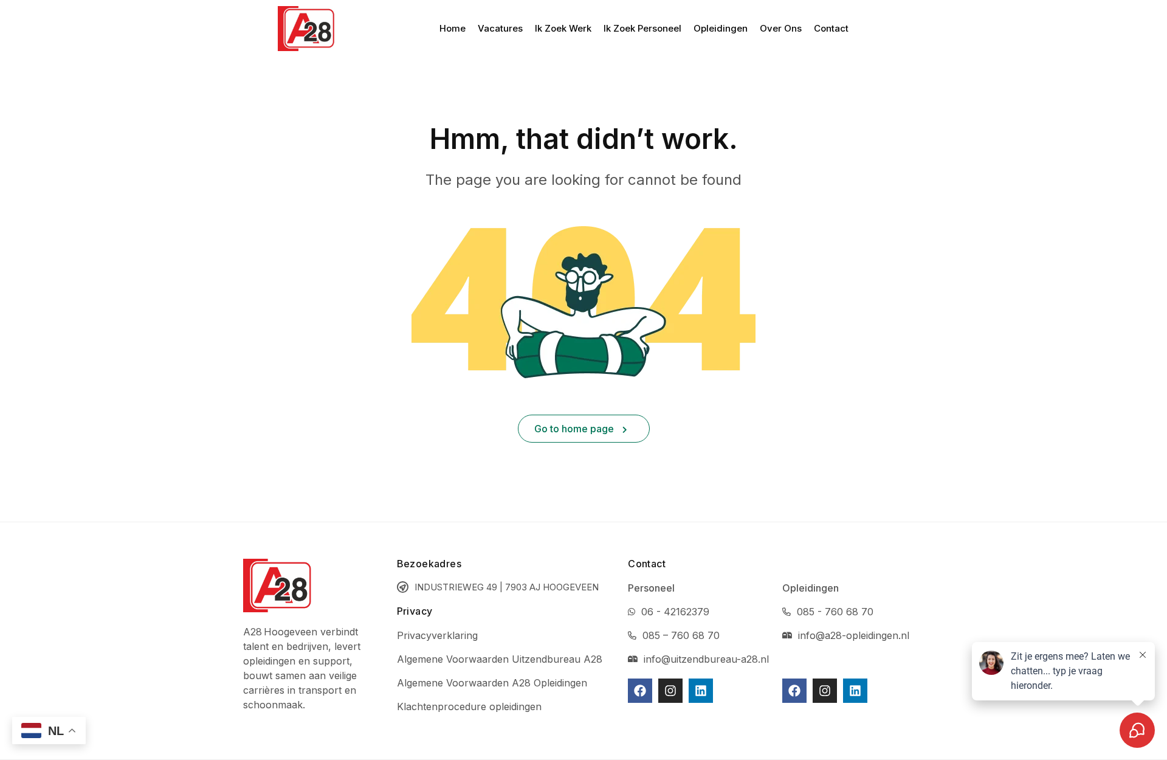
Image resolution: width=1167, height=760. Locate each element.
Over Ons (781, 28)
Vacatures (500, 28)
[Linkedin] (701, 691)
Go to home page (575, 429)
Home (452, 28)
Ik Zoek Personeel (642, 28)
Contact (831, 28)
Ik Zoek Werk (563, 28)
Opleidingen (721, 28)
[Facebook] (640, 691)
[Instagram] (670, 691)
